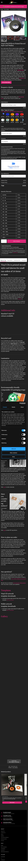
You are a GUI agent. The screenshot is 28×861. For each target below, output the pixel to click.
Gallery (2, 835)
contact (19, 298)
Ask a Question (4, 847)
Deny (13, 456)
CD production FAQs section (19, 582)
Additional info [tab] (17, 260)
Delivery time (15, 252)
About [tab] (22, 407)
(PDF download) (10, 600)
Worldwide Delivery (5, 851)
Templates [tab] (24, 260)
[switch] (23, 434)
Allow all (13, 448)
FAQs (2, 845)
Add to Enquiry (16, 241)
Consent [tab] (5, 407)
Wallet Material (4, 102)
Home (2, 9)
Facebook (3, 856)
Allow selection (13, 452)
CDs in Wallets (6, 9)
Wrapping (3, 138)
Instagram (3, 859)
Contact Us (3, 832)
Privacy (2, 840)
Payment (2, 850)
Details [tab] (13, 407)
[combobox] (16, 105)
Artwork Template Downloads (25, 29)
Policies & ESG (4, 838)
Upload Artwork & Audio (7, 146)
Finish (2, 126)
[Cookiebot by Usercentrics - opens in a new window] (19, 403)
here (23, 6)
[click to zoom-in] (13, 23)
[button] (25, 2)
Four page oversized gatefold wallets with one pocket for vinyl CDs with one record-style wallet (11, 798)
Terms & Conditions (5, 837)
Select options (12, 802)
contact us (22, 78)
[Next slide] (23, 23)
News (2, 834)
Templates (3, 848)
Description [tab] (9, 260)
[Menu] (3, 2)
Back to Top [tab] (3, 260)
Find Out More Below (6, 82)
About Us (3, 831)
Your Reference (5, 173)
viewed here (20, 70)
